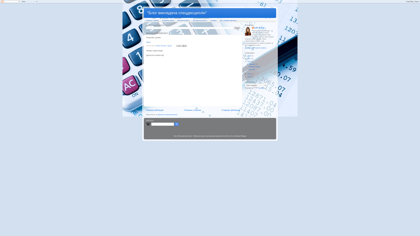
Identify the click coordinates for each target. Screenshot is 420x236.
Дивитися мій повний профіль (255, 48)
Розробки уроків (168, 20)
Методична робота (200, 20)
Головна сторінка (152, 20)
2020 (249, 56)
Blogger (243, 136)
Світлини (252, 69)
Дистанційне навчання (228, 20)
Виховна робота (184, 20)
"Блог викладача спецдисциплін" (177, 13)
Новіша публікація (154, 110)
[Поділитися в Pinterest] (186, 46)
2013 (249, 77)
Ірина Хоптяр (259, 28)
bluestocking (225, 136)
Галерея (213, 20)
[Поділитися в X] (181, 46)
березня (252, 64)
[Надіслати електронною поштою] (177, 46)
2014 (249, 74)
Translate (261, 88)
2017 (249, 59)
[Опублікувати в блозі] (179, 46)
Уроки (148, 42)
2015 (249, 61)
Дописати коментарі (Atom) (167, 114)
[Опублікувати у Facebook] (184, 46)
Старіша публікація (231, 110)
